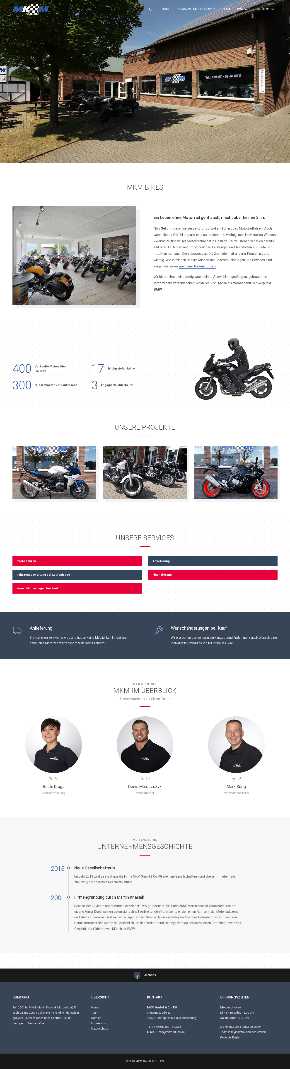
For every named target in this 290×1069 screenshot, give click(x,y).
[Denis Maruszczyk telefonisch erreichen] (142, 779)
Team (226, 9)
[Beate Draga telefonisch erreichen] (50, 779)
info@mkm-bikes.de (171, 1032)
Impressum (266, 9)
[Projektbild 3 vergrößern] (236, 472)
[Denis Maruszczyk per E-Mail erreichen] (148, 779)
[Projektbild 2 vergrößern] (145, 472)
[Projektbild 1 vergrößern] (54, 472)
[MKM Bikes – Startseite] (79, 9)
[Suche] (151, 9)
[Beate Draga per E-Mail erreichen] (56, 779)
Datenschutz (99, 1028)
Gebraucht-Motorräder (196, 9)
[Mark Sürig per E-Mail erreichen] (239, 779)
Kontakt (243, 9)
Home (166, 9)
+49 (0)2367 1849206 (167, 1026)
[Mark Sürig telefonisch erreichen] (233, 779)
